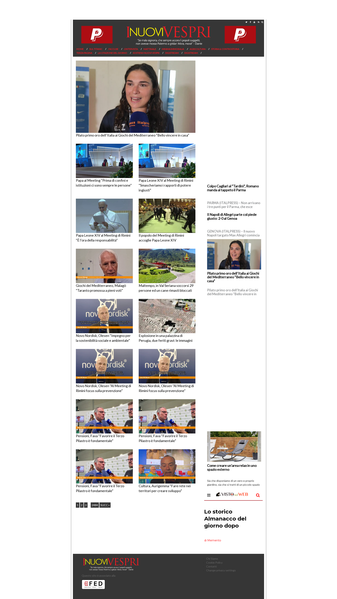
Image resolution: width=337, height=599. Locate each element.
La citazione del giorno (112, 52)
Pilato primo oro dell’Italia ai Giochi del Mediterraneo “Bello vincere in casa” (132, 135)
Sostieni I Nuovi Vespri (146, 52)
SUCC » (105, 505)
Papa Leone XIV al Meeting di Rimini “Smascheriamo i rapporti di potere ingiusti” (166, 185)
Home (80, 49)
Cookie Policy (214, 562)
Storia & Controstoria (225, 49)
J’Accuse (113, 49)
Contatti (211, 566)
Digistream (172, 52)
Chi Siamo (212, 558)
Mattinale (150, 49)
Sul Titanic (95, 49)
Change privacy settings (221, 570)
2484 (95, 505)
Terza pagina (84, 52)
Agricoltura (198, 49)
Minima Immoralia (173, 49)
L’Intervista (131, 49)
